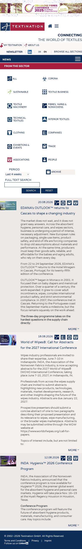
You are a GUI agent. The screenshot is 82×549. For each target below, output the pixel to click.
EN (45, 52)
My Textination (13, 45)
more (72, 329)
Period (14, 169)
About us (33, 45)
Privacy (35, 541)
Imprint (48, 541)
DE (39, 52)
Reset (49, 190)
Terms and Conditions (15, 541)
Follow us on (11, 543)
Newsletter (14, 52)
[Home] (22, 27)
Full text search (18, 180)
